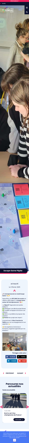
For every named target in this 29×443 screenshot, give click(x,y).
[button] (10, 356)
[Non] (26, 437)
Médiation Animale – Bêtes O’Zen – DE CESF (14, 414)
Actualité (14, 284)
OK (14, 440)
